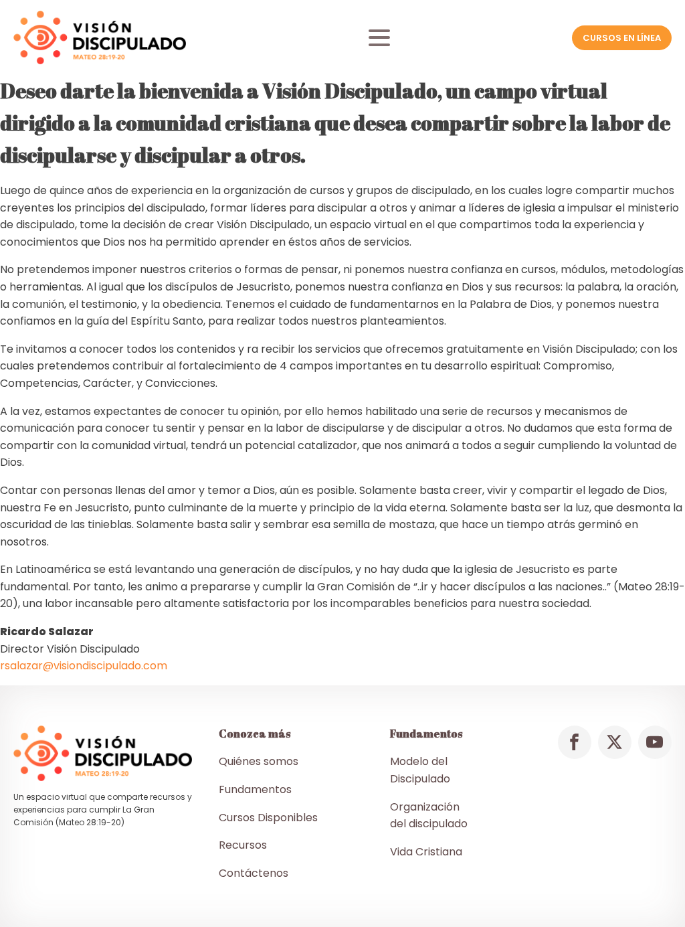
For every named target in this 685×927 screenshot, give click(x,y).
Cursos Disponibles (268, 817)
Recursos (243, 845)
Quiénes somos (258, 761)
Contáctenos (253, 873)
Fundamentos (255, 789)
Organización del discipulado (429, 815)
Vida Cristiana (426, 851)
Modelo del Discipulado (420, 770)
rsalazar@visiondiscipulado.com (83, 665)
